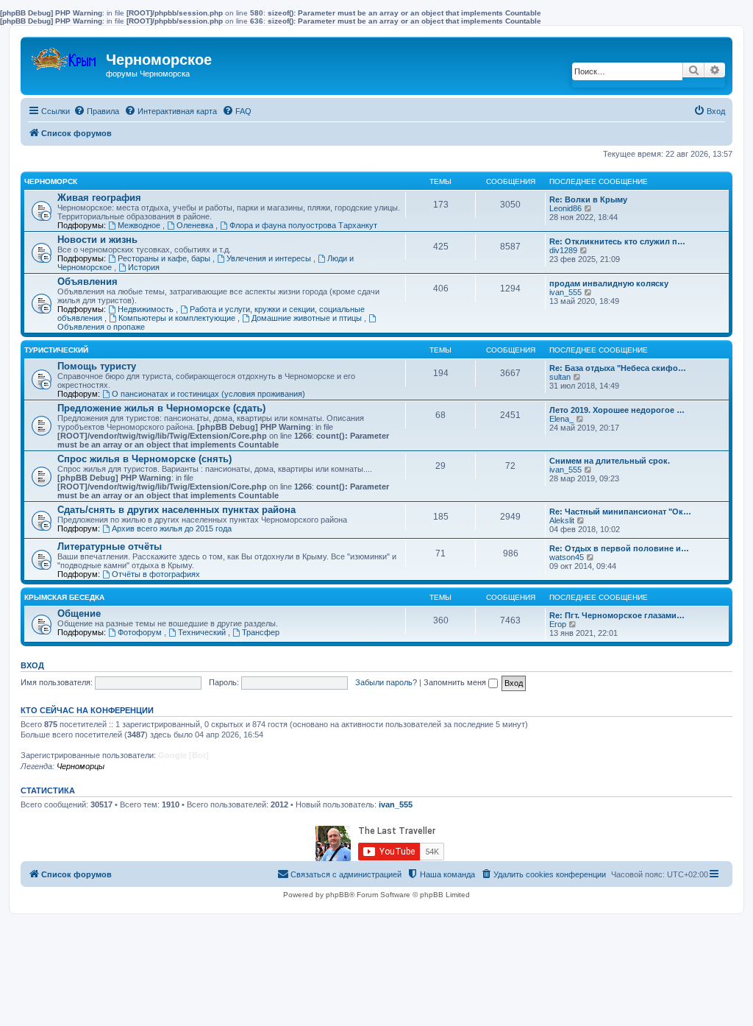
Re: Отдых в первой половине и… (619, 548)
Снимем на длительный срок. (609, 460)
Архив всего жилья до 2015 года (172, 528)
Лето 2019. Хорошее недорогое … (617, 410)
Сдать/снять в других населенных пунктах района (176, 509)
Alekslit (561, 520)
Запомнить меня (456, 682)
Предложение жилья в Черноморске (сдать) (161, 408)
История (144, 267)
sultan (560, 376)
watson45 (566, 557)
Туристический (56, 350)
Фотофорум (141, 632)
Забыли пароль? (386, 682)
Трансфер (260, 632)
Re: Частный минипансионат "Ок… (620, 511)
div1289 (563, 250)
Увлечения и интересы (269, 258)
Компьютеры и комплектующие (178, 318)
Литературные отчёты (109, 546)
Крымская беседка (64, 597)
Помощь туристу (96, 366)
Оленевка (195, 225)
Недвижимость (147, 309)
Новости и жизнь (97, 239)
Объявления (87, 281)
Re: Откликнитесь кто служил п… (617, 241)
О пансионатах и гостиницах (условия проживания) (208, 393)
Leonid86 (565, 208)
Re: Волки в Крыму (588, 199)
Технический (203, 632)
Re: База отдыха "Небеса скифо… (617, 368)
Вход (32, 665)
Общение (79, 613)
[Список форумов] (65, 55)
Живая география (99, 197)
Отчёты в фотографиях (156, 574)
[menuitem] (96, 111)
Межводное (140, 225)
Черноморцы (80, 766)
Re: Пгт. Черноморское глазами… (617, 615)
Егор (557, 624)
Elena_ (561, 418)
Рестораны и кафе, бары (165, 258)
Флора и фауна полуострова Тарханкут (303, 225)
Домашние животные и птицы (307, 318)
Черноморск (50, 181)
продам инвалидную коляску (608, 283)
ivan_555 (565, 292)
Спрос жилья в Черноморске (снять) (144, 458)
